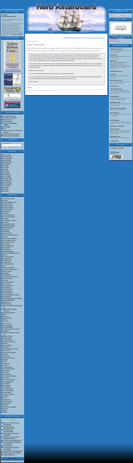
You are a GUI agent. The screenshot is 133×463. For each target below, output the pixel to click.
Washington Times (115, 136)
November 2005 (7, 180)
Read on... (30, 87)
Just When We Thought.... (10, 118)
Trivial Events (6, 399)
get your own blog (17, 34)
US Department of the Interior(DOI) (12, 451)
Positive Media (7, 338)
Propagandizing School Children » (96, 38)
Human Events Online (116, 80)
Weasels (5, 408)
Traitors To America (8, 394)
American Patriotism (8, 207)
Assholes (5, 213)
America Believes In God (10, 202)
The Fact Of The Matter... (10, 376)
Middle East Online (115, 102)
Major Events (6, 302)
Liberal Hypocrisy (8, 293)
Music (4, 314)
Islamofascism (7, 274)
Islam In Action (7, 271)
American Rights (7, 209)
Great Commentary (8, 245)
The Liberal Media (8, 381)
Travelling (6, 396)
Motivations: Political (9, 312)
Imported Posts (7, 258)
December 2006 (7, 156)
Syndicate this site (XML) (117, 148)
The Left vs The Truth (9, 379)
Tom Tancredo (7, 392)
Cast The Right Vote (8, 215)
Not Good (6, 316)
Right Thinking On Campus (10, 349)
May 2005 (5, 191)
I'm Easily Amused (8, 256)
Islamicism (6, 273)
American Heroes (8, 206)
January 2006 (6, 176)
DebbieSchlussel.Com (116, 71)
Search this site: (6, 143)
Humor (5, 255)
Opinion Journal (114, 129)
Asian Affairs (6, 211)
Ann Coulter (113, 55)
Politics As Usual (7, 336)
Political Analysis (8, 327)
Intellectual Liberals (8, 264)
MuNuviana (12, 458)
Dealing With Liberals (9, 224)
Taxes (4, 361)
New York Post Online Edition (118, 108)
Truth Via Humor (7, 401)
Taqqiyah (5, 359)
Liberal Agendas (7, 291)
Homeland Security (8, 251)
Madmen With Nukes (8, 300)
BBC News (113, 61)
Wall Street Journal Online (117, 126)
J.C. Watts (51, 48)
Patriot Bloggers (7, 325)
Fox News (113, 74)
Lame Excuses (7, 287)
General (5, 236)
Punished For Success (9, 341)
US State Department (9, 454)
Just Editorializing (8, 282)
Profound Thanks (8, 339)
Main (83, 38)
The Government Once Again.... (11, 134)
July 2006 (5, 165)
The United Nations (8, 390)
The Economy (7, 374)
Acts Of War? (6, 127)
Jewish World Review (116, 89)
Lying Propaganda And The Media (12, 298)
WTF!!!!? (5, 405)
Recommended (7, 345)
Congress (6, 218)
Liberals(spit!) (7, 296)
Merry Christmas (7, 303)
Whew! (5, 410)
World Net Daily (114, 141)
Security (5, 354)
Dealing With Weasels (9, 226)
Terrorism (5, 365)
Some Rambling (7, 121)
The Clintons (6, 370)
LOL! (4, 128)
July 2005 (5, 187)
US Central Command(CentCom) (12, 440)
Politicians (6, 330)
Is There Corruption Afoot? (10, 269)
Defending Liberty (8, 227)
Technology (6, 363)
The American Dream (9, 368)
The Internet (6, 378)
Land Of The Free (8, 289)
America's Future (8, 204)
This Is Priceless (7, 119)
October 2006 (6, 160)
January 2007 (6, 155)
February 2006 (7, 174)
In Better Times (7, 260)
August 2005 (6, 185)
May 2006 (5, 169)
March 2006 (6, 173)
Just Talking (6, 284)
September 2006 (7, 162)
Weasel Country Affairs (9, 407)
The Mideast (6, 383)
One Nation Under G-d (9, 116)
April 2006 (6, 171)
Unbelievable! (7, 403)
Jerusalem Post (114, 86)
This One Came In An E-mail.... (11, 135)
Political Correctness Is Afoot (11, 329)
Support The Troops (8, 358)
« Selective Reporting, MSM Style (72, 38)
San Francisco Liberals (9, 352)
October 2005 (6, 182)
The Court (6, 372)
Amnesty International (116, 49)
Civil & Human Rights (9, 216)
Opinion (5, 320)
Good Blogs (6, 244)
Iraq (4, 265)
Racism (5, 343)
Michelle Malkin (114, 96)
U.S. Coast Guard (8, 445)
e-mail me (4, 15)
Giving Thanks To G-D (9, 240)
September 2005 (7, 184)
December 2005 (7, 178)
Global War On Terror (9, 242)
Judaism (5, 280)
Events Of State (7, 233)
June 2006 (6, 167)
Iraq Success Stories (8, 267)
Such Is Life (6, 356)
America (5, 200)
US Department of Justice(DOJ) (11, 453)
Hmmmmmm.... (7, 249)
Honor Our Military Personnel (11, 253)
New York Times (114, 112)
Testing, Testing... (8, 367)
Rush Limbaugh (114, 120)
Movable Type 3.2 (115, 152)
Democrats (6, 229)
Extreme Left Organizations (10, 235)
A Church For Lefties (9, 198)
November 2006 (7, 158)
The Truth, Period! (8, 388)
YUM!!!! (5, 412)
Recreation (6, 347)
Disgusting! (6, 231)
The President (7, 387)
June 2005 (6, 189)
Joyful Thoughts (7, 278)
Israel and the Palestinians (10, 276)
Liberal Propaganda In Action (11, 294)
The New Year (7, 385)
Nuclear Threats (7, 318)
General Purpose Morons (10, 238)
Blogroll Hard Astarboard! (9, 16)
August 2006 (6, 164)
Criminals (5, 222)
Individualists (7, 262)
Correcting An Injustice (9, 220)
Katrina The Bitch (8, 285)
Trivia (4, 397)
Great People (6, 247)
